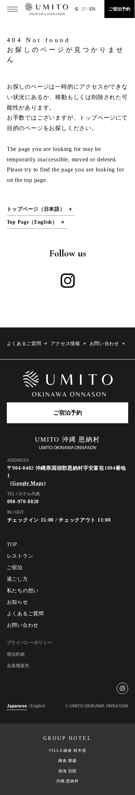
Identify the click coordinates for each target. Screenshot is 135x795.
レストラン (20, 556)
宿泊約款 (16, 654)
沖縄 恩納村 (67, 781)
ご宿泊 (15, 567)
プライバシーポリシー (29, 642)
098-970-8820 (23, 501)
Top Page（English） (32, 222)
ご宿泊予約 (119, 9)
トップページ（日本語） (36, 209)
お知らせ (17, 602)
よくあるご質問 (24, 343)
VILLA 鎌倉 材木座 (67, 750)
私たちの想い (23, 590)
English (37, 706)
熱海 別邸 (67, 771)
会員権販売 (18, 665)
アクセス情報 (65, 343)
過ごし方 (17, 579)
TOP (12, 544)
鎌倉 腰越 (67, 760)
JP (83, 9)
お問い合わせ (104, 343)
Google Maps (28, 483)
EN (92, 9)
